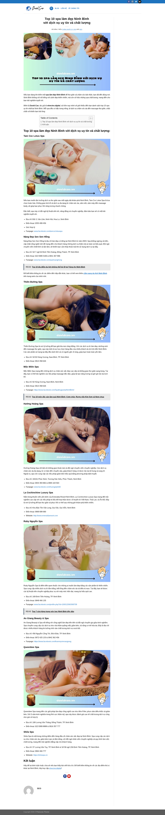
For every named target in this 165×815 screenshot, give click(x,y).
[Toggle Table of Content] (89, 118)
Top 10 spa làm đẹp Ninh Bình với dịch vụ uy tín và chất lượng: (67, 122)
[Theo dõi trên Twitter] (136, 1)
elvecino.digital (55, 768)
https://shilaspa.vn (40, 755)
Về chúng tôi (73, 8)
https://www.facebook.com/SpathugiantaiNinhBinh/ (54, 390)
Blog (57, 8)
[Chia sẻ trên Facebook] (65, 776)
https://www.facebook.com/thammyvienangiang (52, 641)
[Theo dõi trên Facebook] (129, 1)
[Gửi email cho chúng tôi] (139, 1)
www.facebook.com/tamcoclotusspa (48, 231)
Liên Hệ (64, 8)
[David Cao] (35, 8)
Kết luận (45, 124)
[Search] (51, 8)
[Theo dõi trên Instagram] (132, 1)
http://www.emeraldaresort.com (45, 516)
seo (80, 29)
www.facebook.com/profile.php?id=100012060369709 (55, 604)
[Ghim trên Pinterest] (69, 776)
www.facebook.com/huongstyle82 (47, 487)
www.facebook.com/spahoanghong (48, 260)
